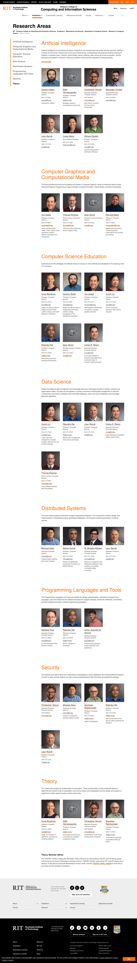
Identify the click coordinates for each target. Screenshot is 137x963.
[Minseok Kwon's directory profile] (50, 536)
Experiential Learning (54, 15)
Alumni (55, 2)
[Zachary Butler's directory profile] (50, 77)
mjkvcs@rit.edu (68, 559)
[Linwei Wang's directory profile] (72, 124)
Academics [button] (36, 15)
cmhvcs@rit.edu (89, 100)
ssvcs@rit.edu (88, 225)
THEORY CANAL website (101, 863)
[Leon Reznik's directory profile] (50, 124)
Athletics (40, 950)
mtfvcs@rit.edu (46, 641)
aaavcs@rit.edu (89, 641)
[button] (122, 15)
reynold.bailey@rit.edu (113, 225)
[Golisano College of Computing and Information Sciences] (27, 888)
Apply (127, 2)
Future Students (9, 2)
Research (40, 942)
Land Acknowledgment (76, 946)
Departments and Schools (75, 31)
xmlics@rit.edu (110, 305)
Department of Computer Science (96, 31)
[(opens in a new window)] (72, 888)
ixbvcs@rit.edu (46, 305)
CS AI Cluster (46, 61)
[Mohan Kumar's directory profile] (72, 536)
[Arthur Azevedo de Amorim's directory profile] (93, 617)
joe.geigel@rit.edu (47, 225)
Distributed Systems (22, 66)
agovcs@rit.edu (111, 100)
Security (17, 78)
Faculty (88, 15)
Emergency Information (76, 951)
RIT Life (39, 946)
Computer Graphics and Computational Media (24, 47)
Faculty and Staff (45, 2)
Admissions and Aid (74, 15)
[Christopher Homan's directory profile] (93, 77)
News (115, 8)
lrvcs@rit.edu (45, 147)
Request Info (114, 2)
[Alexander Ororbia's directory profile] (115, 77)
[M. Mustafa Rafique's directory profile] (93, 536)
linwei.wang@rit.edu (69, 145)
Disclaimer (73, 948)
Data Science (19, 61)
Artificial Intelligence (23, 41)
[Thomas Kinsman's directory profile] (72, 202)
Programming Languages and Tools (23, 72)
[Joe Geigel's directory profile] (50, 202)
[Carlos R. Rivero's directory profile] (93, 332)
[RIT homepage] (15, 8)
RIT (14, 31)
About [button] (24, 15)
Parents (34, 2)
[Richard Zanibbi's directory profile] (93, 124)
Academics (61, 31)
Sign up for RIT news (100, 934)
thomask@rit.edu (68, 225)
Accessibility (73, 953)
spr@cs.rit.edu (89, 718)
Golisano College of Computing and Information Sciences (36, 31)
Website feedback (79, 934)
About (15, 942)
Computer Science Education (21, 55)
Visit (122, 2)
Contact (111, 15)
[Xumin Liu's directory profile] (115, 282)
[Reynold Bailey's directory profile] (115, 202)
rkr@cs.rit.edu (45, 356)
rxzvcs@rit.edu (89, 147)
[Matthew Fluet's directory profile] (50, 617)
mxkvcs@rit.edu (46, 556)
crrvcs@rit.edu (89, 353)
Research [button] (99, 15)
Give (132, 2)
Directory (123, 8)
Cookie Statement (105, 958)
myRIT (132, 8)
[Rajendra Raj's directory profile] (50, 332)
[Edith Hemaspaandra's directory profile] (72, 77)
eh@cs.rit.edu (67, 100)
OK (129, 959)
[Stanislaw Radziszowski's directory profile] (93, 693)
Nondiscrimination (104, 948)
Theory (16, 83)
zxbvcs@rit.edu (46, 100)
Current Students (23, 2)
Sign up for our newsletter (81, 894)
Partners (62, 2)
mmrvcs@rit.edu (89, 559)
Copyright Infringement (105, 951)
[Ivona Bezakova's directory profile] (50, 282)
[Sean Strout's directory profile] (93, 202)
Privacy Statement (104, 953)
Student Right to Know (105, 946)
